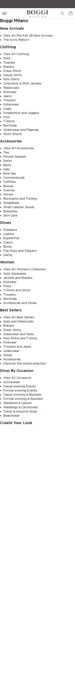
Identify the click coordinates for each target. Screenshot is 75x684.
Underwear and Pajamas (21, 130)
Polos (7, 286)
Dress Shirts (12, 71)
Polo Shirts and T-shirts (20, 338)
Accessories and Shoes (20, 303)
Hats (6, 169)
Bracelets (10, 211)
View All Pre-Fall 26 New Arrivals (28, 35)
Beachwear (11, 415)
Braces (8, 186)
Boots (7, 246)
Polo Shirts (11, 79)
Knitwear (10, 92)
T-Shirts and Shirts (16, 290)
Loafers (8, 234)
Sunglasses (11, 203)
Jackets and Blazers (17, 278)
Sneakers (10, 230)
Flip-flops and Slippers (20, 251)
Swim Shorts (12, 134)
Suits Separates (14, 273)
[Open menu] (5, 13)
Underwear (11, 351)
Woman (7, 262)
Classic (8, 242)
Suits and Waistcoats (18, 321)
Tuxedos (9, 62)
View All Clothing (16, 54)
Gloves (8, 194)
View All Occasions (17, 377)
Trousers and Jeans (17, 346)
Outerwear (11, 104)
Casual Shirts (12, 75)
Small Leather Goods (18, 207)
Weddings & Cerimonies (20, 407)
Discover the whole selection (24, 363)
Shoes (5, 222)
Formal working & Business (23, 399)
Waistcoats (11, 87)
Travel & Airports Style (20, 411)
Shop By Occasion (16, 370)
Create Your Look (16, 422)
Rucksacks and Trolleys (20, 198)
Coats (7, 108)
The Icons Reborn (16, 39)
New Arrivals (12, 28)
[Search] (62, 13)
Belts (7, 165)
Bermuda (10, 125)
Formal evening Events (20, 390)
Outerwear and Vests (18, 334)
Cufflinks (9, 181)
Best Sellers (11, 310)
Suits (6, 58)
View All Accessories (18, 148)
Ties (6, 152)
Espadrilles (11, 238)
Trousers (9, 100)
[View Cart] (70, 13)
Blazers (8, 66)
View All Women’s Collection (24, 269)
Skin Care (10, 215)
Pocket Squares (14, 156)
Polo (6, 117)
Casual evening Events (19, 386)
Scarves (9, 190)
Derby (7, 255)
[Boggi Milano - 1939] (37, 12)
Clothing (8, 47)
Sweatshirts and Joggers (21, 113)
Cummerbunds (14, 177)
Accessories (11, 141)
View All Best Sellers (18, 317)
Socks (7, 160)
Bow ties (9, 173)
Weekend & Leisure (17, 403)
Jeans (7, 96)
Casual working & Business (22, 394)
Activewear (11, 382)
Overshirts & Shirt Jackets (22, 83)
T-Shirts (9, 121)
